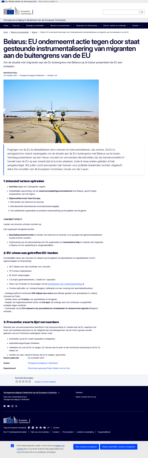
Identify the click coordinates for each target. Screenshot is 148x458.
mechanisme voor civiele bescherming (65, 284)
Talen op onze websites (39, 432)
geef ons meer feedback (46, 382)
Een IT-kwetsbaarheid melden (15, 432)
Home (6, 25)
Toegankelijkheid (103, 432)
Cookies (56, 432)
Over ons (16, 25)
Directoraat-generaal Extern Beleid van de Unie (49, 368)
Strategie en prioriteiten (35, 25)
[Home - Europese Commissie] (20, 10)
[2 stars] (18, 381)
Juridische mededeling (85, 432)
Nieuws (34, 32)
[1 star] (16, 381)
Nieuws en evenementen (60, 25)
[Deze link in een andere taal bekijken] (83, 284)
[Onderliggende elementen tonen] (22, 25)
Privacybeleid (68, 432)
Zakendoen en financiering (86, 25)
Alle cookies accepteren (86, 447)
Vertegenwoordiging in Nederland (43, 363)
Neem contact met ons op (86, 397)
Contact (135, 25)
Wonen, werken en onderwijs (114, 25)
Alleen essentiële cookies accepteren (118, 447)
